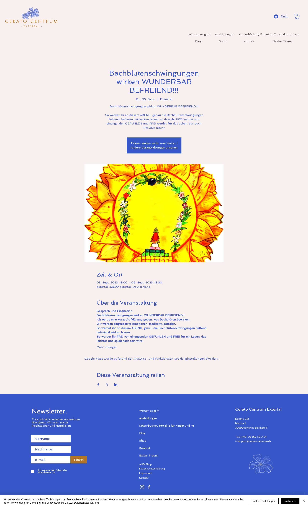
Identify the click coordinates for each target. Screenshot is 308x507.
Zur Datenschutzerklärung (84, 502)
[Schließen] (304, 501)
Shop (142, 440)
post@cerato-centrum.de (256, 441)
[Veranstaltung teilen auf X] (107, 384)
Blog (142, 433)
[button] (297, 16)
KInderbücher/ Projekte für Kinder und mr (151, 425)
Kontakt (144, 448)
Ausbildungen (148, 418)
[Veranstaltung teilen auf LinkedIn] (115, 384)
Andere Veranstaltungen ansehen (154, 147)
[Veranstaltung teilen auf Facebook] (98, 384)
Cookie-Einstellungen (264, 501)
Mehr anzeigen (107, 347)
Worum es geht (149, 410)
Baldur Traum (148, 455)
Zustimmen (290, 501)
